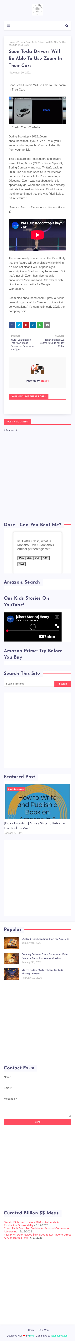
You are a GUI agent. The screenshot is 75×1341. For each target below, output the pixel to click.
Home (12, 42)
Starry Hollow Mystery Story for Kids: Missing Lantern (42, 972)
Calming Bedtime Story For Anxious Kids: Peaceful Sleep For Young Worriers (45, 956)
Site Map (44, 1330)
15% (21, 558)
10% (45, 558)
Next (21, 564)
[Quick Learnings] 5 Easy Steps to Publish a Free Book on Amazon (34, 826)
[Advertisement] (37, 730)
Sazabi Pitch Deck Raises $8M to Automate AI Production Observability (31, 1224)
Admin (44, 381)
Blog (31, 1335)
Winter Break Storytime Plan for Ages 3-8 (45, 939)
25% (37, 558)
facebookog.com (59, 1335)
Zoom (20, 42)
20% (29, 558)
